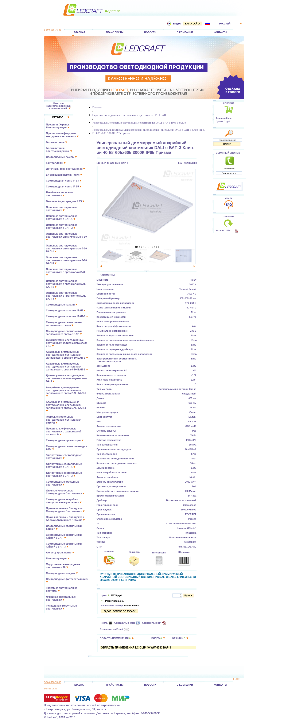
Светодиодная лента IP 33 (62, 180)
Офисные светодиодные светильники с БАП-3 (61, 226)
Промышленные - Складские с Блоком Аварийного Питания (65, 519)
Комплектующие (56, 558)
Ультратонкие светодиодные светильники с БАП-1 (64, 465)
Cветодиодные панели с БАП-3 (66, 316)
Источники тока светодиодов (64, 168)
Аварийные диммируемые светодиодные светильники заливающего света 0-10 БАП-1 (66, 354)
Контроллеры (55, 162)
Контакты (220, 32)
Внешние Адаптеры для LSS (64, 201)
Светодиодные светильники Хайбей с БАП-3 (64, 545)
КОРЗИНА (228, 103)
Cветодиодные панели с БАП (65, 310)
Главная (79, 32)
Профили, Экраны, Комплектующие (57, 126)
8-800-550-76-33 (52, 29)
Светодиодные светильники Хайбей (64, 527)
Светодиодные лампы (60, 157)
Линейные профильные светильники (61, 598)
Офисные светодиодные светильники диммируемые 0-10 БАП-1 (66, 248)
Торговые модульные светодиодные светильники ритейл (63, 419)
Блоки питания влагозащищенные (58, 150)
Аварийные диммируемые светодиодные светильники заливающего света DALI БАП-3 (66, 405)
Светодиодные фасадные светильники (62, 483)
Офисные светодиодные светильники (61, 209)
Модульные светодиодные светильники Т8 (63, 566)
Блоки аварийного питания (63, 174)
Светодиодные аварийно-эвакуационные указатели (63, 501)
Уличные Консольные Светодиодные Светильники (64, 492)
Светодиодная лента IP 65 (62, 186)
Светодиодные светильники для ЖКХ (66, 448)
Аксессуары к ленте (59, 552)
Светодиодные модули (61, 573)
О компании (185, 32)
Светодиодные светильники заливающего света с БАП (64, 333)
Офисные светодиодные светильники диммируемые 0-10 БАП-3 (66, 260)
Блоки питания (55, 142)
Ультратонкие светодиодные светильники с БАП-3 (64, 474)
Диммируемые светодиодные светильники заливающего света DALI (66, 378)
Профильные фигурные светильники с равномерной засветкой (63, 431)
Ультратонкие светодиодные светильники (64, 457)
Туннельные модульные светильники (61, 607)
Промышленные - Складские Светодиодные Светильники (64, 510)
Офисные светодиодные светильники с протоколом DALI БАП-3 (66, 295)
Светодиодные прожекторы (64, 440)
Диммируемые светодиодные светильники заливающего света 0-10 (66, 343)
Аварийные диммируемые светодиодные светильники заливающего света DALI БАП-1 (66, 390)
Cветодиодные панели (60, 304)
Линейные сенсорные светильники (59, 194)
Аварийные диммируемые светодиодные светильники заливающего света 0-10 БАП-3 (66, 366)
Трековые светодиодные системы (61, 589)
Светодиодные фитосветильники (67, 579)
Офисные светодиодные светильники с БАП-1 (61, 218)
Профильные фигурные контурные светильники (61, 135)
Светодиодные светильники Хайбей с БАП (64, 536)
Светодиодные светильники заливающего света (64, 324)
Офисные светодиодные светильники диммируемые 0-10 (66, 235)
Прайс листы (115, 32)
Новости (150, 32)
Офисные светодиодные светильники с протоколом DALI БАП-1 (66, 284)
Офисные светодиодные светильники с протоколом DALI (66, 271)
